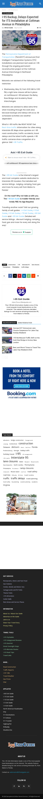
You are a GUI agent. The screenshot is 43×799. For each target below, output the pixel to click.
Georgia (16, 450)
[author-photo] (21, 296)
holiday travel (8, 454)
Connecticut (13, 444)
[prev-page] (3, 357)
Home (4, 10)
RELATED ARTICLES (9, 323)
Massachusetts (35, 462)
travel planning (32, 479)
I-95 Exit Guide (8, 28)
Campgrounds (29, 440)
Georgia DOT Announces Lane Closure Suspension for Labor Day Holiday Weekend (25, 330)
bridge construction (17, 440)
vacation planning (25, 482)
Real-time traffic (9, 127)
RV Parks (20, 475)
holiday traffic (25, 450)
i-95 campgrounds (27, 454)
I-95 (19, 265)
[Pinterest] (20, 276)
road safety (32, 472)
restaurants (6, 472)
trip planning (15, 482)
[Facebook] (10, 276)
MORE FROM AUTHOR (25, 323)
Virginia (6, 485)
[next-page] (6, 357)
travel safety (6, 482)
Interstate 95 (26, 265)
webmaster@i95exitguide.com (19, 772)
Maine (21, 462)
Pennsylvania (6, 267)
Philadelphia (15, 267)
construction (12, 265)
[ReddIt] (33, 276)
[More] (38, 276)
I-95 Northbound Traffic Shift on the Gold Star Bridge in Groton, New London (26, 340)
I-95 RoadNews (13, 10)
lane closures (35, 265)
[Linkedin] (24, 276)
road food (23, 472)
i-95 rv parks (6, 458)
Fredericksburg (7, 450)
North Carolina (18, 465)
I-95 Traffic (18, 142)
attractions (6, 440)
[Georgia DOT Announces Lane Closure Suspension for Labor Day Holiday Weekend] (7, 330)
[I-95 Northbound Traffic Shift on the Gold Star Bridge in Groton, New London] (7, 340)
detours (15, 447)
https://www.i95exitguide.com (21, 302)
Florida (35, 447)
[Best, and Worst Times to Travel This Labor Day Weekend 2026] (7, 349)
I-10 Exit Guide (14, 213)
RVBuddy (14, 475)
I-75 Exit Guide (27, 213)
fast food (28, 447)
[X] (15, 276)
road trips (6, 475)
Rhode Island (15, 472)
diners (22, 447)
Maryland (27, 462)
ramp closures (27, 468)
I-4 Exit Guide (26, 210)
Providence (15, 468)
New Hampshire (7, 465)
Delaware (6, 447)
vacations (35, 482)
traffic (6, 478)
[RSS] (24, 786)
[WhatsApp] (29, 276)
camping (5, 444)
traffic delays (25, 267)
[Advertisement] (21, 247)
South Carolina (29, 475)
